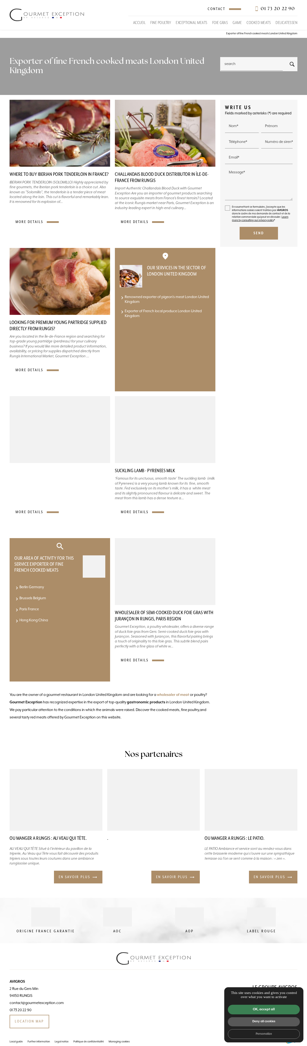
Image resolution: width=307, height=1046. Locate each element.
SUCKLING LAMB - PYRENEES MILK (145, 471)
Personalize (264, 1034)
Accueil (139, 23)
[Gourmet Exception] (47, 15)
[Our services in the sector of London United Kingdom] (131, 276)
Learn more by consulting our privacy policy (260, 219)
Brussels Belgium (32, 598)
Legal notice (62, 1041)
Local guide (16, 1041)
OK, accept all (264, 1009)
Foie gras (220, 23)
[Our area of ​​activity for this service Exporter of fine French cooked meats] (94, 566)
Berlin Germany (31, 587)
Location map (29, 1021)
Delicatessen (286, 23)
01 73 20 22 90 (278, 9)
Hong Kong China (33, 620)
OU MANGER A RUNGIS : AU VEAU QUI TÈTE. (48, 838)
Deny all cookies (263, 1021)
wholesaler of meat (173, 695)
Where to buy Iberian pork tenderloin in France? (59, 174)
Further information (39, 1041)
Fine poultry (160, 23)
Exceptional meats (191, 23)
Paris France (29, 609)
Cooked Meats (259, 23)
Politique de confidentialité (88, 1041)
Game (237, 23)
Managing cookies (119, 1041)
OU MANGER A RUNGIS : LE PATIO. (234, 838)
